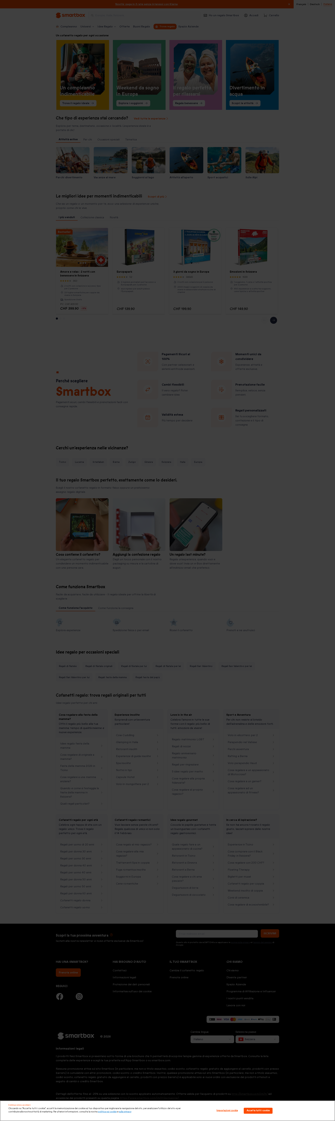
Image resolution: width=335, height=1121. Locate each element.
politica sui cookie (107, 1111)
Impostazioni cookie (227, 1110)
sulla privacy (125, 1111)
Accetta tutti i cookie (258, 1110)
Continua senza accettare (19, 1105)
